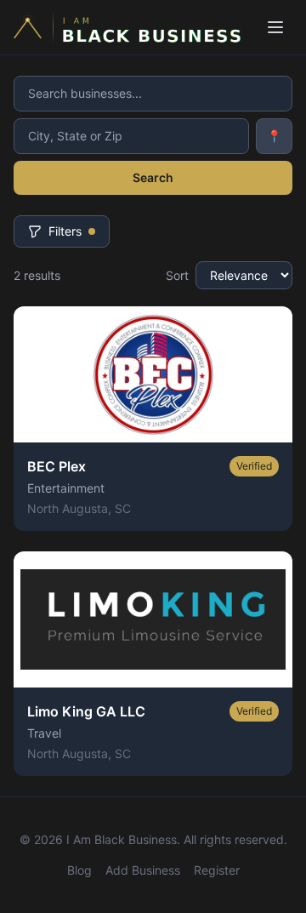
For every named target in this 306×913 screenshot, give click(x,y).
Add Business (142, 870)
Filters (65, 231)
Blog (79, 870)
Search (153, 177)
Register (217, 870)
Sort (177, 275)
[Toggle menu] (275, 27)
